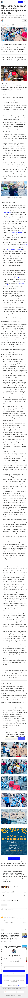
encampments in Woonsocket (14, 250)
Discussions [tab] (11, 929)
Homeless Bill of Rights (16, 232)
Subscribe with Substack (15, 976)
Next (24, 895)
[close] (24, 950)
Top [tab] (2, 929)
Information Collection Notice (16, 980)
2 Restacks (16, 886)
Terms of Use (20, 979)
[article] (14, 938)
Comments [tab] (4, 905)
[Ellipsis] (26, 917)
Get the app (20, 992)
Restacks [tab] (10, 905)
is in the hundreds (16, 278)
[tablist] (6, 905)
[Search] (25, 930)
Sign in (25, 1)
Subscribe (20, 1)
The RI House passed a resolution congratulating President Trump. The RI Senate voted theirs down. (10, 935)
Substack (8, 995)
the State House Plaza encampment (14, 217)
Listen (25, 20)
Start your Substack (10, 992)
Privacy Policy (14, 981)
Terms (17, 988)
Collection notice (23, 988)
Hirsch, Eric (6, 917)
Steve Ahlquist (7, 19)
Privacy (13, 988)
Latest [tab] (6, 929)
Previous (5, 895)
